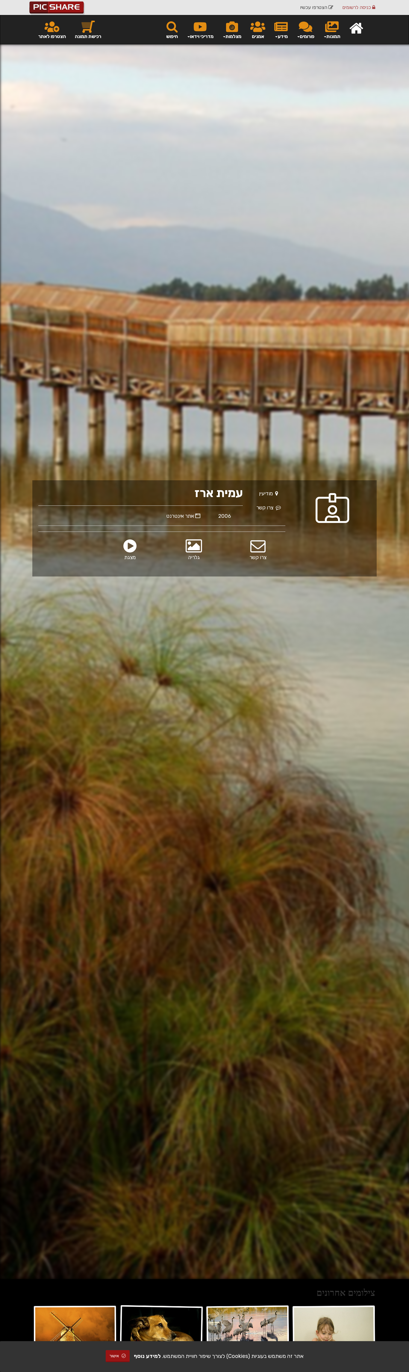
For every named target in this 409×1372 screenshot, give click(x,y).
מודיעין (267, 493)
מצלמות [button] (233, 36)
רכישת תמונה (88, 36)
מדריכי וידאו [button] (201, 36)
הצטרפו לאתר (52, 36)
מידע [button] (283, 36)
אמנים (258, 36)
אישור (115, 1356)
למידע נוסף (147, 1356)
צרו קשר (266, 508)
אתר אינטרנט (180, 516)
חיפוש (172, 36)
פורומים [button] (307, 36)
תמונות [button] (333, 36)
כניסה (357, 7)
